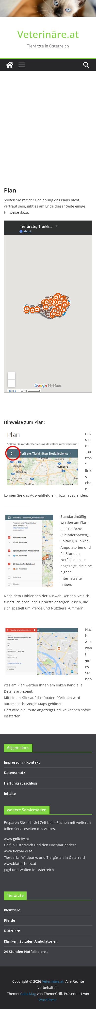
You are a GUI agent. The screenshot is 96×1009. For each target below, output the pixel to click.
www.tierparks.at (18, 851)
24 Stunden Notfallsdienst (26, 951)
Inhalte (10, 793)
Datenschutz (14, 772)
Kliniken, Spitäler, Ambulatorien (31, 941)
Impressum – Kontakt (22, 762)
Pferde (9, 920)
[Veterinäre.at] (10, 65)
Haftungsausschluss (21, 783)
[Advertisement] (48, 136)
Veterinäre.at (48, 34)
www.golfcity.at (16, 838)
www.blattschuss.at (20, 863)
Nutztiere (12, 930)
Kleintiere (12, 910)
